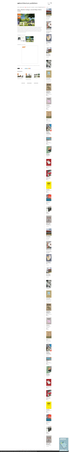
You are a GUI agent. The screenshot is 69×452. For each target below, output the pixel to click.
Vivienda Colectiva (19, 65)
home (18, 7)
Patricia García (30, 65)
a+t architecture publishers (28, 3)
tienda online (29, 7)
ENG (43, 7)
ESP (44, 7)
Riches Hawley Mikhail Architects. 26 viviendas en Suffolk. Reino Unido (28, 79)
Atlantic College (38, 65)
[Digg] (25, 68)
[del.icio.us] (30, 68)
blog (25, 7)
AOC (24, 65)
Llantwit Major (34, 65)
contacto (36, 7)
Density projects (27, 65)
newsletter (32, 7)
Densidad (23, 65)
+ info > (36, 451)
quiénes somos (22, 7)
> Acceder (49, 4)
